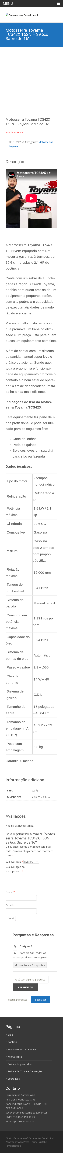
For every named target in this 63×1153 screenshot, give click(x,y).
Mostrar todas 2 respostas (30, 965)
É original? (25, 946)
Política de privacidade (20, 1064)
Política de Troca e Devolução (25, 1071)
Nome (10, 892)
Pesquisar (40, 999)
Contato (12, 1042)
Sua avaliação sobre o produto (16, 869)
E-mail (10, 905)
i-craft (41, 1141)
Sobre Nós (14, 1078)
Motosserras (45, 142)
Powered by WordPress (18, 1141)
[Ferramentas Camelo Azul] (19, 14)
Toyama (13, 146)
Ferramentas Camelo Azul (22, 1049)
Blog (10, 1034)
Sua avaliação (14, 861)
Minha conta (15, 1056)
